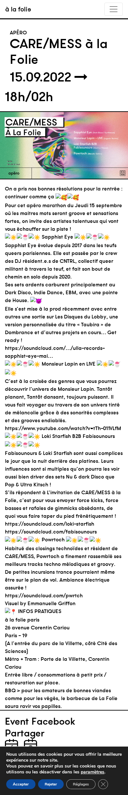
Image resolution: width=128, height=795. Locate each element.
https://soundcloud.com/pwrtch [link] (44, 595)
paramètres (92, 772)
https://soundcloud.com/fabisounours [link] (51, 531)
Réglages (81, 784)
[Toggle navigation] (113, 9)
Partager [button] (24, 733)
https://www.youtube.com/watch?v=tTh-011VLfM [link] (63, 428)
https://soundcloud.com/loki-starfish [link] (49, 523)
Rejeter (51, 784)
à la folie (18, 9)
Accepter (21, 784)
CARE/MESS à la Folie (59, 51)
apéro (18, 32)
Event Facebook (40, 721)
